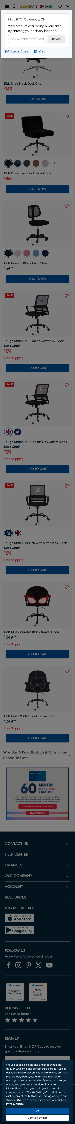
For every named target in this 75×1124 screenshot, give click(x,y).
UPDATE (56, 39)
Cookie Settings (37, 1118)
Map (42, 51)
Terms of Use (13, 1100)
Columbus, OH (34, 19)
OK (37, 1111)
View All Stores (19, 51)
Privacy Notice (15, 1104)
